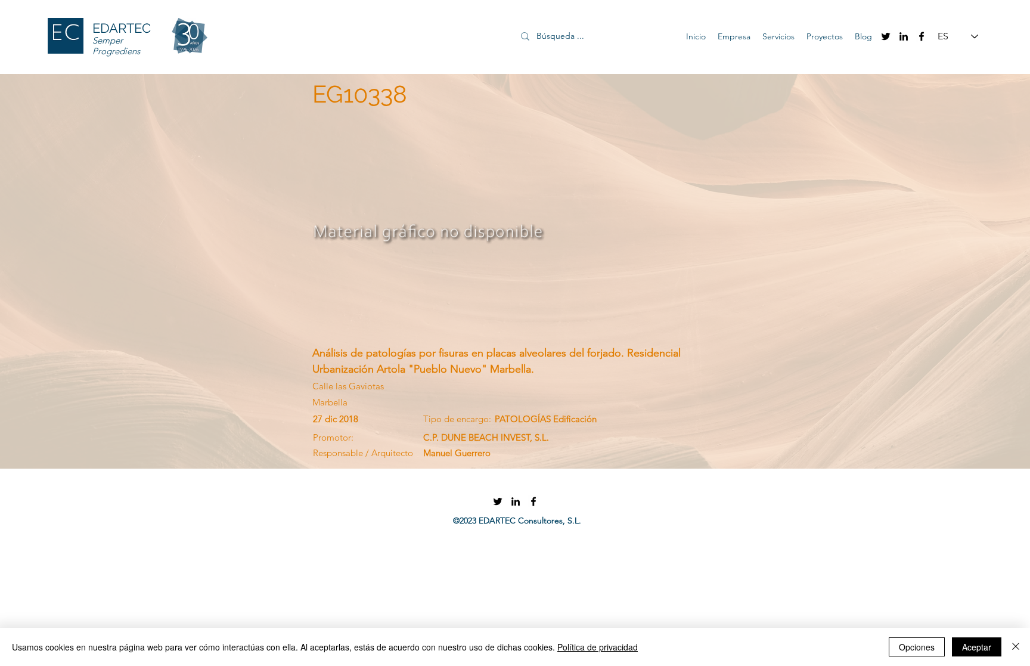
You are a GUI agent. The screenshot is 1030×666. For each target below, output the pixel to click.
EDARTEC (121, 28)
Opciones (917, 647)
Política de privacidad (597, 647)
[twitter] (886, 36)
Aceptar (976, 647)
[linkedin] (904, 36)
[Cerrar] (1016, 646)
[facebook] (921, 36)
